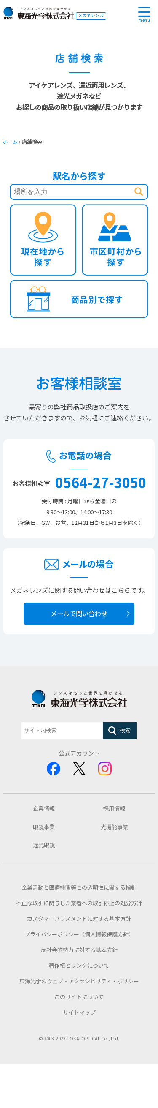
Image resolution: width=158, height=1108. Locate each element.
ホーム (10, 141)
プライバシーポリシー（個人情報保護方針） (79, 934)
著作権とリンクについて (79, 965)
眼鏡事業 (44, 827)
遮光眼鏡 (44, 845)
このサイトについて (79, 997)
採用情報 (114, 808)
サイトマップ (79, 1012)
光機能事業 (114, 827)
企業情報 (44, 808)
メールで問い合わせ (79, 613)
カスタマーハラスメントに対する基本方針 (79, 918)
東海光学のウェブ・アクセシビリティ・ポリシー (79, 981)
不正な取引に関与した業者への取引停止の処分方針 (79, 903)
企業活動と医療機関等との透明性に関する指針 (79, 887)
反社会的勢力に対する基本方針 (79, 950)
